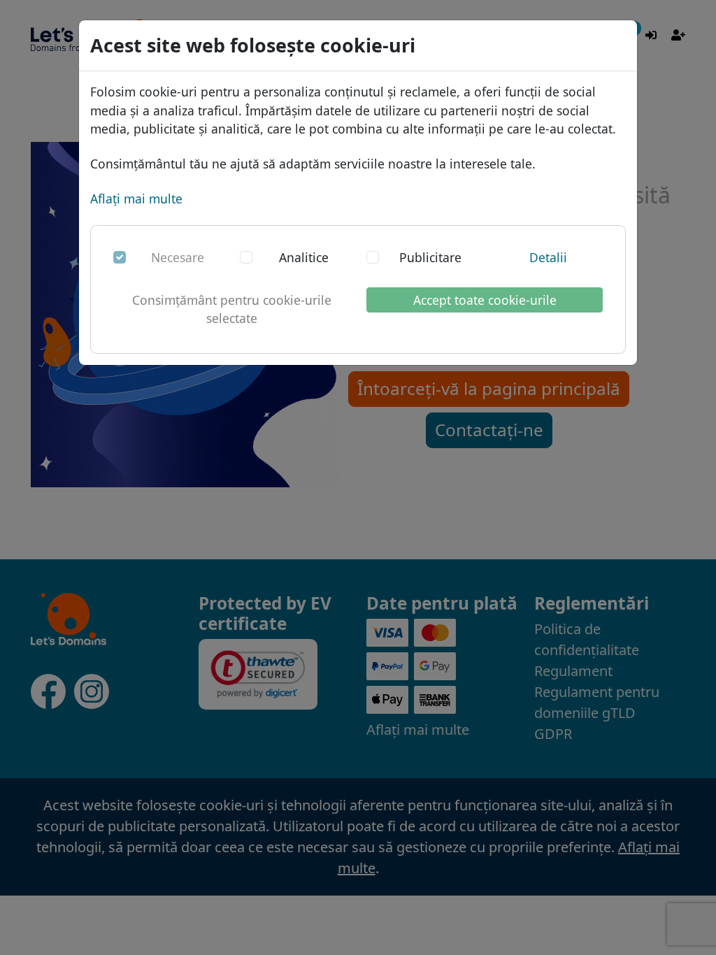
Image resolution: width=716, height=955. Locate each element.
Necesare (177, 257)
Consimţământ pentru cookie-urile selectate (231, 309)
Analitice (304, 257)
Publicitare (430, 257)
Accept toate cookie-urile (485, 300)
